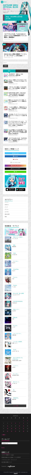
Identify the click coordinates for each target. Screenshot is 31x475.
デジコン (7, 209)
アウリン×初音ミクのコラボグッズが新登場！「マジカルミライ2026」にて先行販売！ (17, 81)
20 (15, 428)
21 (19, 428)
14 (19, 425)
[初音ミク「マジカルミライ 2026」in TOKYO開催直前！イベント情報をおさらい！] (6, 101)
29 (23, 431)
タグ (21, 70)
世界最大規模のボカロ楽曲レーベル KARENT (11, 457)
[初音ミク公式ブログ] (10, 7)
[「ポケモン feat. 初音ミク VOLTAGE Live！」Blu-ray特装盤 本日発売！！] (6, 88)
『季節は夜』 (15, 317)
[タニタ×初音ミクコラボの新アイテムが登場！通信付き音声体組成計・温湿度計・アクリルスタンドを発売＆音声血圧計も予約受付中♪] (6, 131)
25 (7, 431)
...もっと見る (15, 405)
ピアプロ (5, 24)
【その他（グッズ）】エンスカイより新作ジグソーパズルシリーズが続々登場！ (17, 115)
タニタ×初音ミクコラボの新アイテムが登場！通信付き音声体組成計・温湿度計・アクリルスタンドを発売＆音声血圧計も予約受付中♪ (17, 131)
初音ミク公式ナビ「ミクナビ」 (15, 174)
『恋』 (13, 389)
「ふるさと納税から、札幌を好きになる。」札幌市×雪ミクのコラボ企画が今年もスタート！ (17, 108)
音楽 (4, 44)
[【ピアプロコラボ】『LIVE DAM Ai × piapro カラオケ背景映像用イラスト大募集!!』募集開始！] (15, 27)
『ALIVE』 (14, 349)
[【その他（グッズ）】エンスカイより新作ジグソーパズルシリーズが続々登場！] (6, 115)
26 (11, 431)
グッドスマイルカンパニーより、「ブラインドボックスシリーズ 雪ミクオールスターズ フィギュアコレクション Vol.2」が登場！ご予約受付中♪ (17, 123)
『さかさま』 (15, 277)
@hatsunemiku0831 (16, 168)
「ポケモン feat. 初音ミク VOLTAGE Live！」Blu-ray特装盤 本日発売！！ (17, 87)
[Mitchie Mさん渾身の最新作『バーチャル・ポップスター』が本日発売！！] (15, 47)
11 (7, 425)
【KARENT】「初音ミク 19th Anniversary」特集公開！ (15, 74)
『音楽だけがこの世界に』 (18, 237)
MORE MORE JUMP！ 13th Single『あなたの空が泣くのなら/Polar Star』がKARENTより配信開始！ (17, 94)
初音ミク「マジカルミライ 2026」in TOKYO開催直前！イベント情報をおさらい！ (17, 101)
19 (11, 428)
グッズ (6, 207)
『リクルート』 (15, 365)
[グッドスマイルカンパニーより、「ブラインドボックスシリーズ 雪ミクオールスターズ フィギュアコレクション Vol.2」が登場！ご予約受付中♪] (6, 122)
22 (23, 428)
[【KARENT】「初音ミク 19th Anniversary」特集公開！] (6, 75)
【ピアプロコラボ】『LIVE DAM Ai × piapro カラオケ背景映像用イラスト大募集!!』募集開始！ (15, 35)
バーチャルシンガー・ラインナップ (9, 459)
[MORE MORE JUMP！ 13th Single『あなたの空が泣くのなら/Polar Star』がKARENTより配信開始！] (6, 94)
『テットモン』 (15, 373)
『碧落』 (14, 245)
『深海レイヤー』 (16, 309)
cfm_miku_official (16, 165)
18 (7, 428)
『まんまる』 (15, 325)
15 (23, 425)
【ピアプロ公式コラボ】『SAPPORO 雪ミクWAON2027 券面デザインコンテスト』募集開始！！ (17, 139)
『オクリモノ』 (15, 261)
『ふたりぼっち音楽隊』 (17, 341)
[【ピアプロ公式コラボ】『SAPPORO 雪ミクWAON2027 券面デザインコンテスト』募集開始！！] (6, 139)
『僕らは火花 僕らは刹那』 (18, 293)
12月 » (4, 434)
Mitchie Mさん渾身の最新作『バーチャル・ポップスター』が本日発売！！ (15, 54)
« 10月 (3, 434)
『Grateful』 (15, 285)
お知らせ (7, 204)
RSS (3, 447)
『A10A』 (14, 253)
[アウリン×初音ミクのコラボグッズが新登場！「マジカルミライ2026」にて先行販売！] (6, 81)
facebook (16, 156)
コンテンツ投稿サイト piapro (8, 455)
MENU (5, 2)
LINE (16, 171)
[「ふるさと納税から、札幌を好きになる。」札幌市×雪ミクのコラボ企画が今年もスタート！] (6, 108)
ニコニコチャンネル (16, 162)
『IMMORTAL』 (15, 397)
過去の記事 (7, 214)
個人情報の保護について (7, 462)
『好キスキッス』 (16, 381)
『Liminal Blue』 (15, 269)
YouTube (16, 159)
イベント (7, 202)
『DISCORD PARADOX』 (17, 301)
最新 (9, 70)
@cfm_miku (16, 153)
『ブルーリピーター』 (17, 333)
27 (15, 431)
